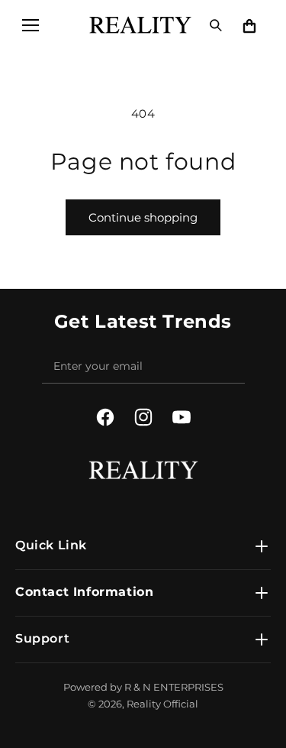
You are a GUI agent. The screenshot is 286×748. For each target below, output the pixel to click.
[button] (30, 25)
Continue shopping (143, 217)
